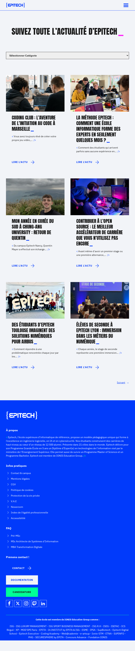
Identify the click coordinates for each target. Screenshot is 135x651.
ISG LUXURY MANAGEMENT (31, 626)
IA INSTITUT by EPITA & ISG (64, 629)
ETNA (108, 633)
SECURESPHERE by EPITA (49, 637)
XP (17, 629)
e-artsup (85, 633)
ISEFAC (115, 626)
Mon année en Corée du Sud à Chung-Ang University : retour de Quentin (33, 229)
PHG (30, 637)
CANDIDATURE (22, 592)
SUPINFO (119, 633)
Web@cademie (70, 633)
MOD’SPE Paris (29, 629)
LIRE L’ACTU (20, 163)
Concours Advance (76, 637)
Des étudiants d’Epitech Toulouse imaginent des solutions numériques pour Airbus (33, 333)
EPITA (42, 629)
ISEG (106, 626)
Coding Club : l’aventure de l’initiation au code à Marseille (34, 123)
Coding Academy (50, 633)
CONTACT (18, 568)
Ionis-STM (97, 633)
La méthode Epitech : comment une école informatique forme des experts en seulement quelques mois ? (98, 129)
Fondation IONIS (97, 637)
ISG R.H (96, 626)
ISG (12, 626)
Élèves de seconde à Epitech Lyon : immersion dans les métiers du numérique (98, 333)
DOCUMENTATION (22, 580)
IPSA (92, 629)
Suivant (123, 382)
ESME (85, 629)
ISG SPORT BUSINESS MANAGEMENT (69, 626)
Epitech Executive (29, 633)
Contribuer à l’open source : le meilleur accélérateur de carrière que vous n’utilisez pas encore (99, 232)
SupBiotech (104, 629)
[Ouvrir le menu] (126, 5)
